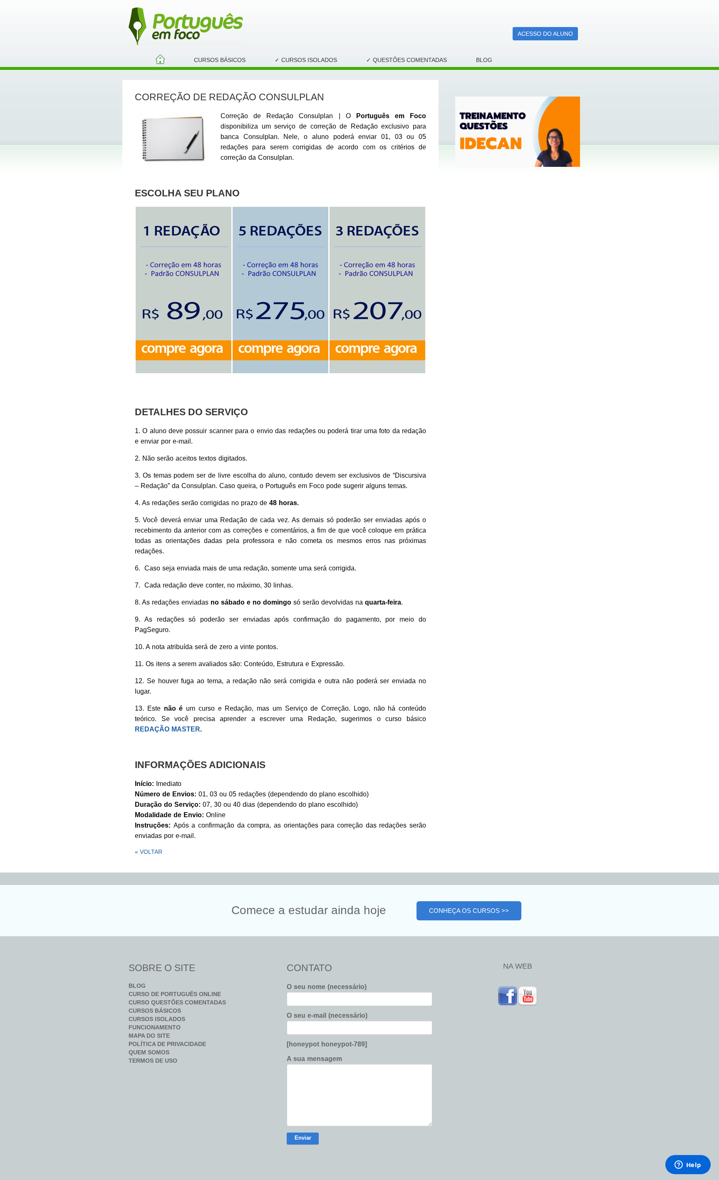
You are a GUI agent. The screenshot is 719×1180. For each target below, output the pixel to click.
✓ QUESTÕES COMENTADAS (406, 60)
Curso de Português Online (175, 994)
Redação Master (167, 729)
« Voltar (148, 851)
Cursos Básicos (219, 60)
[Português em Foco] (280, 26)
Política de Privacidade (167, 1044)
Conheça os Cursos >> (469, 910)
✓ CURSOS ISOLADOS (306, 60)
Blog (484, 60)
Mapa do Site (149, 1035)
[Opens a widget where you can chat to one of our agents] (688, 1165)
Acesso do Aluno (545, 33)
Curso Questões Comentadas (177, 1002)
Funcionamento (155, 1027)
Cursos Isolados (157, 1019)
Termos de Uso (153, 1060)
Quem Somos (149, 1052)
